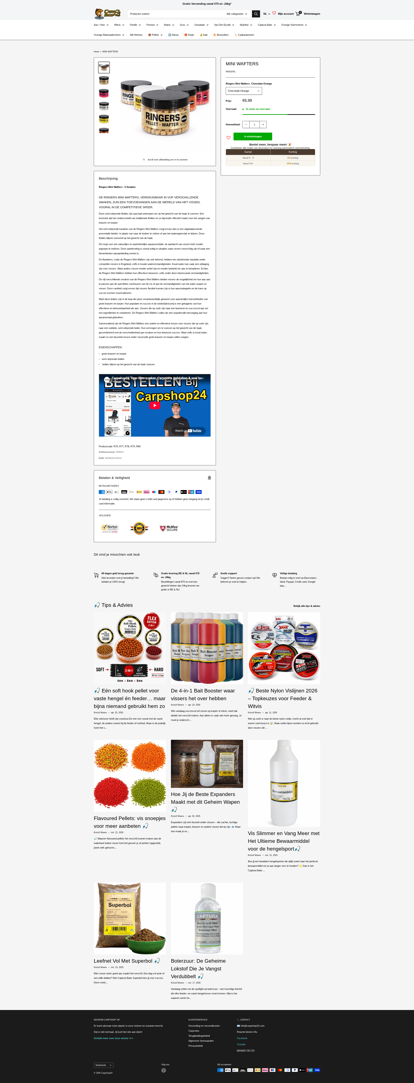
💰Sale (203, 34)
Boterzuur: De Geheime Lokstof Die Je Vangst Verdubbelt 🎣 (198, 968)
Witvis (117, 24)
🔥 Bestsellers (221, 34)
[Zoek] (256, 13)
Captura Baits (265, 24)
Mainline (244, 24)
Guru (182, 24)
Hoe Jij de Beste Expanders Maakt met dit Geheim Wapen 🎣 (205, 802)
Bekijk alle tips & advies (307, 606)
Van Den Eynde (222, 24)
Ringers (230, 71)
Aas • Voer (99, 24)
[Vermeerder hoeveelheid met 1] (263, 124)
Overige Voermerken (292, 24)
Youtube (241, 1044)
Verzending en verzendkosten (204, 1025)
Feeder (133, 24)
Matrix (167, 24)
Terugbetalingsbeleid (199, 1035)
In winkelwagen (253, 136)
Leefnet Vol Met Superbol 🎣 (127, 961)
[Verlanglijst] (274, 14)
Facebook (242, 1038)
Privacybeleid (195, 1045)
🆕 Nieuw (173, 34)
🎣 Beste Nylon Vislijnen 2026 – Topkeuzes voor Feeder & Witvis (282, 698)
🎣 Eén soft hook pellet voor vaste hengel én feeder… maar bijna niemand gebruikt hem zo (130, 698)
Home (96, 51)
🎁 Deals (189, 34)
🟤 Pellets (153, 34)
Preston (151, 24)
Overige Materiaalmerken (107, 34)
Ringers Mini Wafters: (249, 83)
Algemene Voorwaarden (201, 1040)
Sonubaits (199, 24)
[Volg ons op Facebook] (163, 1070)
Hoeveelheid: (233, 124)
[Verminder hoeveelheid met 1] (246, 124)
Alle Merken (136, 34)
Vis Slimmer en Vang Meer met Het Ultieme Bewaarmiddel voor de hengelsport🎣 (284, 841)
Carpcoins (193, 1030)
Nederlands (101, 1065)
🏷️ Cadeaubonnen (244, 34)
